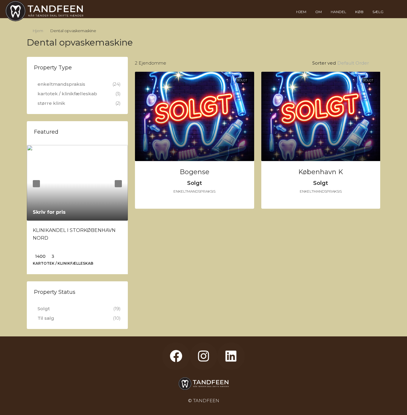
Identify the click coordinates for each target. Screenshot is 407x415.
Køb (359, 12)
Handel (338, 12)
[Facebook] (175, 356)
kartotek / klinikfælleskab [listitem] (67, 93)
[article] (77, 209)
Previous (36, 183)
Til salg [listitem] (46, 318)
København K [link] (320, 172)
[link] (194, 116)
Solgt (242, 80)
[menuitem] (394, 12)
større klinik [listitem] (51, 103)
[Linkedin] (231, 356)
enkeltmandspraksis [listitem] (61, 84)
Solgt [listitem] (44, 308)
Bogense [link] (194, 172)
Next (118, 183)
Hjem (301, 12)
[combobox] (358, 63)
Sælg (377, 12)
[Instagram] (203, 356)
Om (318, 12)
